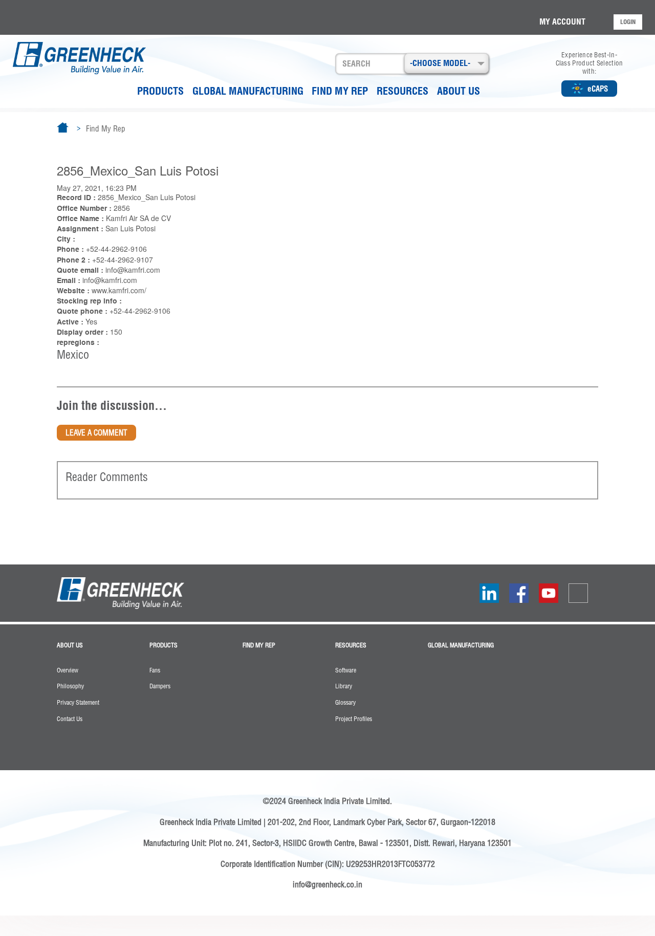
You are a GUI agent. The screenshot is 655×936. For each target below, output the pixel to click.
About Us (458, 90)
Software (345, 670)
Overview (67, 670)
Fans (154, 670)
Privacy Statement (78, 702)
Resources (402, 90)
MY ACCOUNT (562, 21)
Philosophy (70, 686)
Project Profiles (353, 719)
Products (160, 90)
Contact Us (69, 719)
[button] (446, 63)
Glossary (345, 702)
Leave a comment (96, 433)
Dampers (159, 686)
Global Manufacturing (247, 90)
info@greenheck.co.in (327, 884)
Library (343, 686)
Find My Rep (340, 90)
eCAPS (597, 89)
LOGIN (628, 22)
